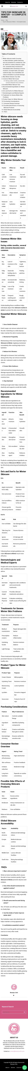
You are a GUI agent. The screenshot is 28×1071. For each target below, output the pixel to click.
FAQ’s (5, 112)
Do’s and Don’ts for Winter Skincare (13, 91)
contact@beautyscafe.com (17, 1051)
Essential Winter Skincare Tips (11, 84)
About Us (7, 2)
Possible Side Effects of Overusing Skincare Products (14, 106)
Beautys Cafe (5, 30)
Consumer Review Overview (12, 103)
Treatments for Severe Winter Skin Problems (12, 96)
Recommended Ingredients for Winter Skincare (14, 88)
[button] (24, 1067)
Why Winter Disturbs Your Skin (11, 76)
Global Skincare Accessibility (12, 109)
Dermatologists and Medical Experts (13, 93)
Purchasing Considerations (11, 101)
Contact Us (20, 2)
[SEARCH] (24, 1012)
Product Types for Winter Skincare (13, 99)
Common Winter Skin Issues (11, 79)
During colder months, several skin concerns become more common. (15, 81)
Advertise (13, 2)
